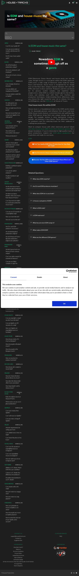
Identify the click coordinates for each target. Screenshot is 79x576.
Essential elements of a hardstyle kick (12, 310)
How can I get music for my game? (13, 109)
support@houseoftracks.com (18, 536)
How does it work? (18, 547)
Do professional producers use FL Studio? (13, 479)
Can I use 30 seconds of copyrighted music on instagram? (12, 448)
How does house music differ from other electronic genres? (49, 129)
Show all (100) (19, 62)
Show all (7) (19, 81)
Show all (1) (19, 355)
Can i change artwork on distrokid (13, 85)
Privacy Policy (18, 553)
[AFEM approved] (61, 553)
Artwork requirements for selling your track (13, 428)
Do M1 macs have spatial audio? (13, 57)
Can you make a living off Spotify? (13, 420)
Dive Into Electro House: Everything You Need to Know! (52, 153)
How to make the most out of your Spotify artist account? (13, 519)
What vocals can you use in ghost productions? (13, 403)
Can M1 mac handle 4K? (13, 46)
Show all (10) (19, 502)
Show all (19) (19, 315)
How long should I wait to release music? (13, 387)
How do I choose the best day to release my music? (13, 377)
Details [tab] (39, 277)
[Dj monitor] (61, 548)
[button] (51, 179)
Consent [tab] (13, 277)
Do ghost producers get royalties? (12, 177)
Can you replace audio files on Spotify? (13, 95)
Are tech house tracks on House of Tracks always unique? (13, 251)
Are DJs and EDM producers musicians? (12, 227)
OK (64, 304)
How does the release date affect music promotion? (13, 382)
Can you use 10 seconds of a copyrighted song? (13, 212)
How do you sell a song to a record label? (13, 368)
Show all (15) (19, 373)
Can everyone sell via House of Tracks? (12, 127)
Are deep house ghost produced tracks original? (13, 151)
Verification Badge (18, 559)
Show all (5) (19, 122)
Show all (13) (19, 336)
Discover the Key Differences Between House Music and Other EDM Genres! (52, 160)
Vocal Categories (18, 565)
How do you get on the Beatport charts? (12, 350)
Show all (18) (19, 100)
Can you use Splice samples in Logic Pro (11, 262)
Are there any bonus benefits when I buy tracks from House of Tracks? (13, 195)
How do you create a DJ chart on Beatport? (12, 340)
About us (18, 549)
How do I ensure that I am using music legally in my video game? (13, 115)
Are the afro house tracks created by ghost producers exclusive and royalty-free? (13, 188)
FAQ (61, 536)
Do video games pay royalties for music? (11, 104)
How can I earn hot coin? (12, 216)
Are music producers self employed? (13, 71)
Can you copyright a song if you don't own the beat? (13, 319)
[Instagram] (71, 573)
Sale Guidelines (18, 557)
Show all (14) (19, 443)
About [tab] (65, 277)
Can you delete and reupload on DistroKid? (12, 90)
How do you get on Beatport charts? (13, 345)
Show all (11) (18, 245)
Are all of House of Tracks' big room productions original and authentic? (13, 238)
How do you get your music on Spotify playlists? (13, 513)
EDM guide (49, 101)
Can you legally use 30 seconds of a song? (12, 324)
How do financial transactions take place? (12, 132)
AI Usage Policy (18, 563)
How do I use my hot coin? (13, 219)
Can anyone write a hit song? (12, 487)
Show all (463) (19, 139)
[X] (74, 573)
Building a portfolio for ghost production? (13, 167)
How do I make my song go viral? (13, 493)
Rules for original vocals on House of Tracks (13, 398)
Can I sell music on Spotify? (13, 416)
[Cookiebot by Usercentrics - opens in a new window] (68, 271)
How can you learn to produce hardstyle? (11, 359)
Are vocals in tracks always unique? (13, 76)
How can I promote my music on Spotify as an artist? (12, 507)
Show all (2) (19, 393)
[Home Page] (16, 3)
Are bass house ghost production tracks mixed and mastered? (12, 145)
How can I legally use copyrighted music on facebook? (12, 330)
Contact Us (18, 538)
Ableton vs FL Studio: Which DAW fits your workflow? (13, 469)
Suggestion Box (18, 540)
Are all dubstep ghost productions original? (12, 232)
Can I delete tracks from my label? (13, 434)
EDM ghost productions (62, 133)
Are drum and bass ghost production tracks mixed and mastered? (13, 157)
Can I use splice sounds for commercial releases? (13, 257)
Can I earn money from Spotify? (12, 412)
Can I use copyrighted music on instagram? (12, 455)
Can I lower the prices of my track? (13, 439)
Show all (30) (19, 424)
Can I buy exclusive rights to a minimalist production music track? (13, 202)
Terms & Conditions (18, 551)
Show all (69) (19, 183)
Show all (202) (19, 223)
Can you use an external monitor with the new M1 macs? (13, 51)
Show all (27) (19, 483)
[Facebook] (76, 573)
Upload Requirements (18, 555)
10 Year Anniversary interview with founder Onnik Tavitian (18, 561)
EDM (30, 138)
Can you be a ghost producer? (11, 172)
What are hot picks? (11, 136)
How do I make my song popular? (12, 498)
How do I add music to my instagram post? (13, 460)
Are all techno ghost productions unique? (11, 66)
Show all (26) (19, 43)
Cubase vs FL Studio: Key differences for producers (13, 474)
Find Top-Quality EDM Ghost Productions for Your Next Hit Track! (52, 145)
